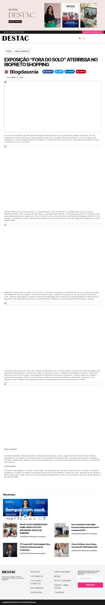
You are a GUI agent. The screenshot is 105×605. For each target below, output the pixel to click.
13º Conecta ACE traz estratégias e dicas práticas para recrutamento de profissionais (35, 547)
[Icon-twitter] (7, 584)
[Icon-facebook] (3, 584)
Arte (17, 51)
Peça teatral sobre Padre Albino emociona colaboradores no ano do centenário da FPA (85, 527)
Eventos (25, 51)
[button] (48, 38)
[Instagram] (83, 38)
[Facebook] (79, 38)
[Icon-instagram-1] (11, 584)
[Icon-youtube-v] (14, 584)
